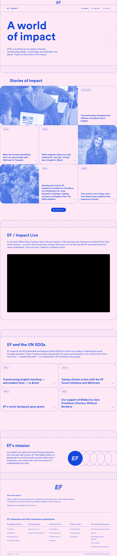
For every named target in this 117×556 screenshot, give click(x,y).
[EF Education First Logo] (58, 487)
